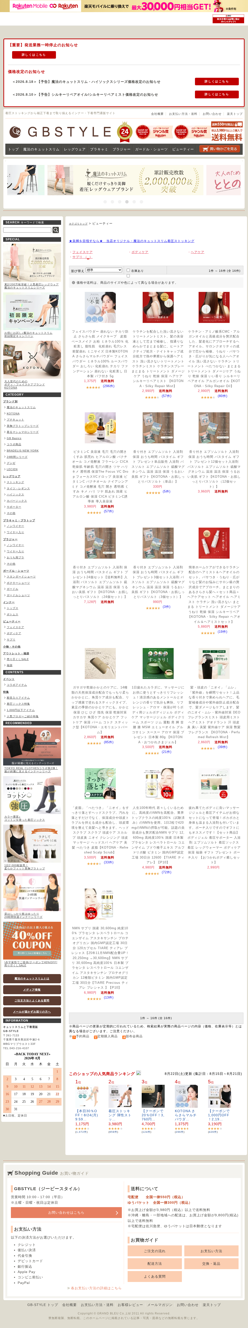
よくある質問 (155, 1276)
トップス (12, 608)
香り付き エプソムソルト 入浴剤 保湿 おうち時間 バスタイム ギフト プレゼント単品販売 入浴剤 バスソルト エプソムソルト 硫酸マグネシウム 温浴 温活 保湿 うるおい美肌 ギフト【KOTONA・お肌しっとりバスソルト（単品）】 (158, 466)
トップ (13, 149)
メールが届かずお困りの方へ (32, 1011)
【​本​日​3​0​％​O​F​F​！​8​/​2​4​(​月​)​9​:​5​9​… (86, 1115)
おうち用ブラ (15, 557)
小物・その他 (12, 646)
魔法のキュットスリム (21, 407)
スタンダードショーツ (21, 576)
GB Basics (14, 438)
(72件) (166, 872)
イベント (9, 679)
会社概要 (157, 114)
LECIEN (12, 469)
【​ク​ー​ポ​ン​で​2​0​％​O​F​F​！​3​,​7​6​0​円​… (153, 1115)
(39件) (222, 747)
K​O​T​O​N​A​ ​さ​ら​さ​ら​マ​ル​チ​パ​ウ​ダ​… (186, 1115)
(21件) (166, 752)
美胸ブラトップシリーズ (23, 425)
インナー (9, 602)
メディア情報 (32, 989)
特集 (6, 691)
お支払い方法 (211, 1251)
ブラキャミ (99, 149)
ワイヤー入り (15, 532)
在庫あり (137, 271)
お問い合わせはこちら (66, 1212)
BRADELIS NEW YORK (23, 450)
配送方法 (154, 1264)
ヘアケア (197, 252)
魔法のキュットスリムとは (32, 978)
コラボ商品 (14, 444)
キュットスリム (41, 149)
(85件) (109, 742)
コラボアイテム (17, 684)
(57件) (166, 396)
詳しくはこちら (34, 54)
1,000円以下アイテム (21, 710)
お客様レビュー (130, 1305)
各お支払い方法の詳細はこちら (96, 1288)
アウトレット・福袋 (16, 653)
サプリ (11, 639)
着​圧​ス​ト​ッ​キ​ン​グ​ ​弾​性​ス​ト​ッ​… (120, 1115)
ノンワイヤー (15, 525)
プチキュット (15, 419)
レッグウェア (75, 149)
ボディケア (14, 633)
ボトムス (12, 614)
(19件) (222, 631)
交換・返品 (211, 1264)
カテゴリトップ (78, 223)
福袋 (10, 665)
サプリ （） (82, 257)
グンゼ (11, 462)
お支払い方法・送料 (183, 114)
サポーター (14, 506)
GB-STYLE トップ (42, 1305)
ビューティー (183, 149)
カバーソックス (17, 500)
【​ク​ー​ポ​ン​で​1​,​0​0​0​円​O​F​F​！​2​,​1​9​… (219, 1115)
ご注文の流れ (155, 1251)
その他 (11, 513)
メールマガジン (160, 1305)
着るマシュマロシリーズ (23, 431)
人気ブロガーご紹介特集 (23, 716)
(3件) (166, 607)
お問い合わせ (212, 114)
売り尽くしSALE (18, 659)
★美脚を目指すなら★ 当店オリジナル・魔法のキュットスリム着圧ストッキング (131, 241)
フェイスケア (15, 627)
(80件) (222, 396)
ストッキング (15, 482)
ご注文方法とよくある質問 (32, 1000)
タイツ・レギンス (18, 488)
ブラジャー (122, 149)
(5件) (166, 491)
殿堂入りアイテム (18, 697)
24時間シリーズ (17, 456)
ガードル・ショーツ (151, 149)
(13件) (109, 997)
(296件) (109, 386)
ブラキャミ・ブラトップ (19, 520)
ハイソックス (15, 494)
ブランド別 (10, 401)
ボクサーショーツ (18, 582)
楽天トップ (235, 114)
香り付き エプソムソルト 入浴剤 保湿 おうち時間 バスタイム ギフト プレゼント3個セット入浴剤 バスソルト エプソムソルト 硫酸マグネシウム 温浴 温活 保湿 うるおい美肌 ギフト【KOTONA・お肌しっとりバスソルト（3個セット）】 (158, 582)
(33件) (109, 862)
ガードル (12, 588)
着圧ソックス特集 (18, 703)
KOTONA (13, 413)
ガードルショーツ (18, 595)
